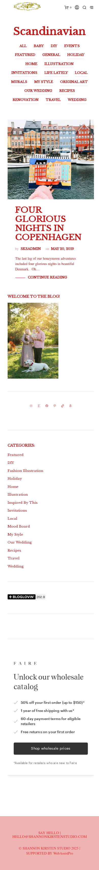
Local (12, 518)
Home (13, 487)
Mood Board (19, 526)
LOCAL (81, 73)
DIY (54, 46)
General (51, 55)
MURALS (19, 82)
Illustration (18, 494)
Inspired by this (23, 503)
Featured (16, 455)
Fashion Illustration (25, 471)
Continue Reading (47, 277)
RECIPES (67, 91)
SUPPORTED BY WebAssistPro (49, 853)
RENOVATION (26, 100)
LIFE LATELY (56, 73)
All (23, 46)
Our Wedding (20, 542)
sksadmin (31, 249)
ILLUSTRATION (59, 64)
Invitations (17, 510)
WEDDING (77, 100)
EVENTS (72, 46)
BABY (39, 46)
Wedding (16, 566)
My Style (15, 534)
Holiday (15, 478)
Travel (14, 558)
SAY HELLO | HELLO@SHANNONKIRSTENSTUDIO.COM (49, 834)
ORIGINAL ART (74, 82)
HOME (31, 64)
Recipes (14, 550)
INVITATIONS (24, 73)
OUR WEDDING (38, 91)
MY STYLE (43, 82)
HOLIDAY (75, 55)
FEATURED (25, 55)
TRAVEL (53, 100)
